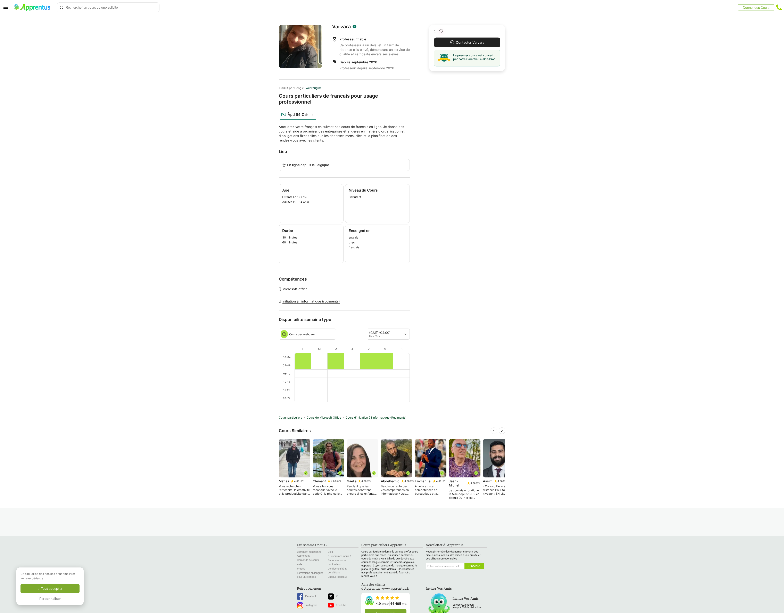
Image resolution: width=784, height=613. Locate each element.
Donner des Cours (756, 7)
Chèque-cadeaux (337, 576)
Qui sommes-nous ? (339, 556)
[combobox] (108, 7)
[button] (441, 31)
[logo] (34, 7)
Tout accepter (51, 589)
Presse (301, 568)
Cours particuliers (290, 417)
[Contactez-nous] (779, 7)
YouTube (341, 605)
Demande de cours (308, 560)
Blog (330, 551)
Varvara (341, 27)
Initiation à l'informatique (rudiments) (311, 301)
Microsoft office (294, 289)
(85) (302, 481)
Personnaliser (50, 599)
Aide (299, 564)
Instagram (311, 605)
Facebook (311, 596)
